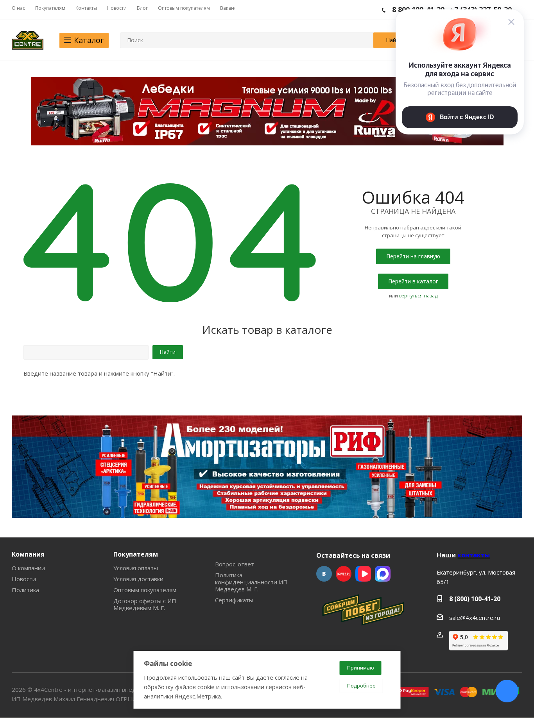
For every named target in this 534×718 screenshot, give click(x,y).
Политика (25, 590)
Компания (28, 554)
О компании (28, 568)
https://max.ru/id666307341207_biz (383, 574)
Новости (24, 579)
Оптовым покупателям (144, 590)
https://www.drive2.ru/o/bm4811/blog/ (343, 574)
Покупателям (135, 554)
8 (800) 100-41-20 (474, 598)
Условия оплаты (135, 568)
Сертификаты (234, 600)
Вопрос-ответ (234, 564)
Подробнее (361, 685)
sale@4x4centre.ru (474, 617)
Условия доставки (138, 579)
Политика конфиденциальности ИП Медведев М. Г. (251, 582)
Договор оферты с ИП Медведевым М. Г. (144, 604)
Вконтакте (324, 574)
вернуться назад (418, 295)
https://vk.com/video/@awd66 (363, 574)
